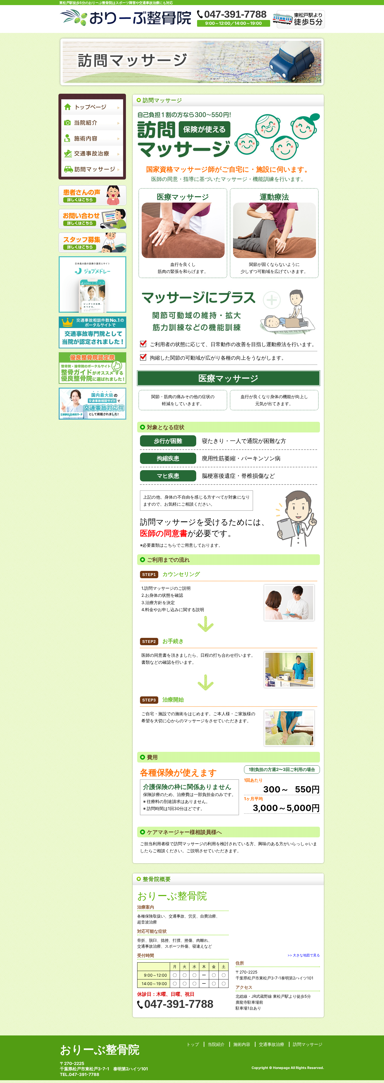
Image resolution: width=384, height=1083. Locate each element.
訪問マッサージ (307, 1044)
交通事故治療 (271, 1044)
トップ (192, 1044)
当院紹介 (216, 1044)
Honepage (281, 1068)
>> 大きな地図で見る (304, 955)
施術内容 (241, 1044)
